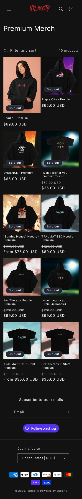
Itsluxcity (33, 490)
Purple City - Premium (56, 99)
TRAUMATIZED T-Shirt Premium (19, 365)
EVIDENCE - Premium (18, 172)
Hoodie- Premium (15, 118)
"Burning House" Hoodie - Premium (21, 238)
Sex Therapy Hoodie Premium (17, 302)
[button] (9, 9)
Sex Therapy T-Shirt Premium (55, 365)
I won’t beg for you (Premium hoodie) (54, 302)
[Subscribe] (68, 412)
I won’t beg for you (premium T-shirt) (54, 174)
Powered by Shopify (53, 490)
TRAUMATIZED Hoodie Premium (57, 238)
